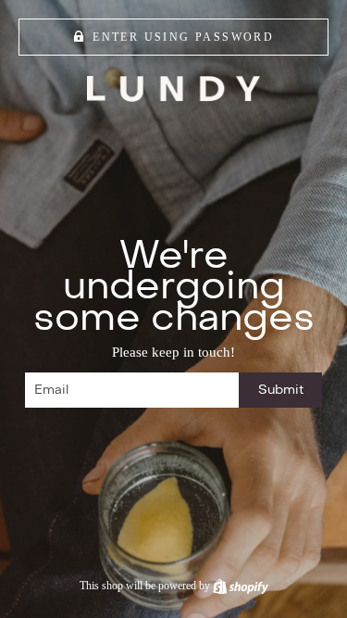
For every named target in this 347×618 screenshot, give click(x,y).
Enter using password (183, 37)
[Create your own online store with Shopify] (240, 585)
